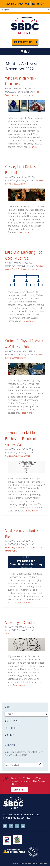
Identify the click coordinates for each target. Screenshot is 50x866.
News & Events (22, 547)
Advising (11, 3)
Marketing (9, 547)
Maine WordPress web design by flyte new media (29, 863)
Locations (23, 3)
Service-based (11, 95)
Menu (25, 51)
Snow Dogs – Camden (20, 622)
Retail (38, 91)
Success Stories (26, 95)
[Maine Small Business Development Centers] (25, 26)
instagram (5, 826)
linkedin (17, 826)
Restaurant (10, 455)
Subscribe (18, 789)
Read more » (35, 146)
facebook (11, 826)
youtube (23, 826)
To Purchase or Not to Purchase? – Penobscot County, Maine (20, 438)
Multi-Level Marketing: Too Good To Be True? (23, 255)
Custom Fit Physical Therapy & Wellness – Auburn (24, 343)
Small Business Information (24, 269)
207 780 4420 (37, 3)
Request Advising (23, 42)
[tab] (26, 719)
